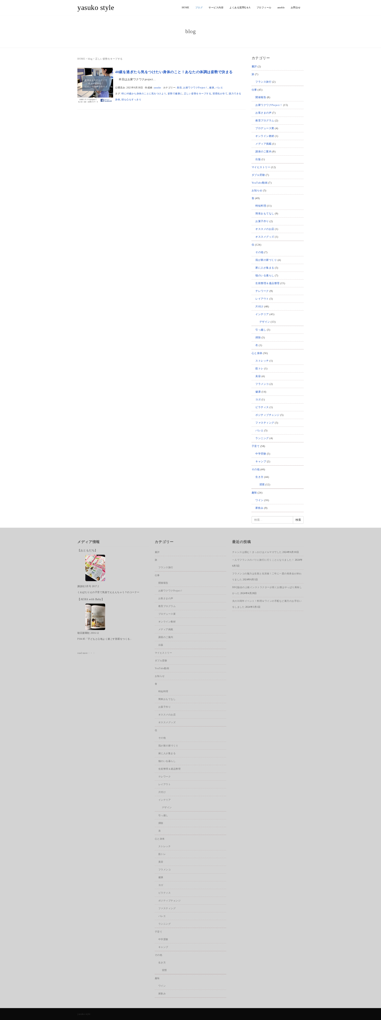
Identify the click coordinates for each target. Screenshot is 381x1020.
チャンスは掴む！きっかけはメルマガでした (257, 552)
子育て (256, 446)
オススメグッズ (264, 236)
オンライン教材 (264, 136)
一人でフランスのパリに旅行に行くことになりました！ (263, 559)
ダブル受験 (258, 174)
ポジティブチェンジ (267, 414)
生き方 (259, 476)
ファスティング (264, 422)
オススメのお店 (264, 228)
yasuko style (95, 8)
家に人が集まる (264, 267)
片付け (259, 306)
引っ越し (260, 329)
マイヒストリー (261, 167)
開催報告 (260, 97)
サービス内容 (216, 7)
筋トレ (259, 368)
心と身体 (257, 353)
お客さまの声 (263, 112)
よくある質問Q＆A (240, 7)
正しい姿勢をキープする (197, 93)
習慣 (262, 484)
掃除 (258, 337)
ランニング (262, 438)
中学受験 (260, 453)
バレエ (219, 87)
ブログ (199, 7)
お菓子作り (262, 221)
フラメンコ (262, 383)
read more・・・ (86, 653)
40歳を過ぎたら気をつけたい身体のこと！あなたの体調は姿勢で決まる (174, 72)
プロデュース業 (264, 128)
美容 (179, 87)
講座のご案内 (263, 151)
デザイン (264, 321)
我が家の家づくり (266, 259)
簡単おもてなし (264, 213)
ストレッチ (262, 360)
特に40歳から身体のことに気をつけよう (143, 93)
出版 (258, 159)
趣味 (254, 492)
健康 (211, 87)
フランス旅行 (263, 81)
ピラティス (262, 407)
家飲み (259, 507)
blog (90, 58)
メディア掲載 (263, 143)
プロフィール (264, 7)
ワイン (259, 500)
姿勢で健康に (175, 93)
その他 (259, 252)
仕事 (254, 89)
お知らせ (257, 190)
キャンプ (260, 461)
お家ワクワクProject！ (195, 87)
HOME (185, 7)
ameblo (281, 7)
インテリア (262, 314)
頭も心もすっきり (131, 99)
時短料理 (260, 205)
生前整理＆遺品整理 (267, 283)
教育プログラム (264, 120)
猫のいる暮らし (264, 275)
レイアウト (262, 298)
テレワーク (262, 290)
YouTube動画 (260, 182)
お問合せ (296, 7)
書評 (254, 66)
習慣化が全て (220, 93)
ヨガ (258, 399)
